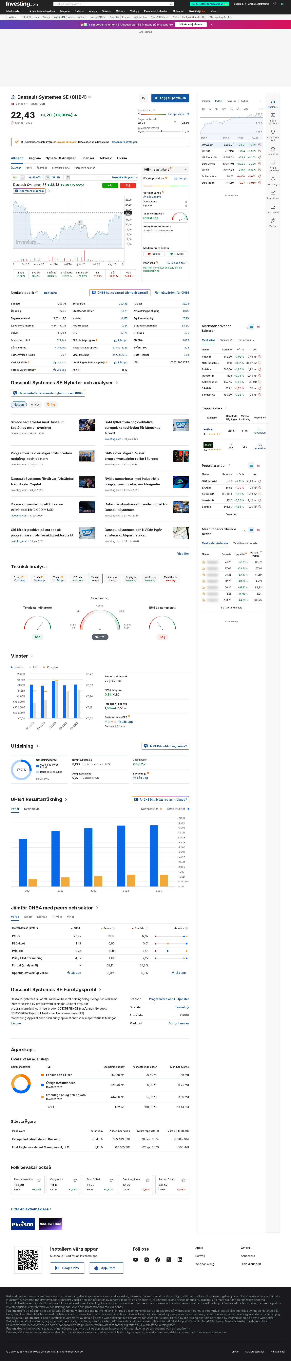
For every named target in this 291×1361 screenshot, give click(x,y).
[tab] (20, 578)
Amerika (114, 17)
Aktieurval (178, 11)
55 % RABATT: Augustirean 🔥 (209, 4)
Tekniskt (105, 158)
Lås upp (76, 972)
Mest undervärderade (215, 543)
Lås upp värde (176, 114)
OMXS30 (207, 144)
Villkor (235, 1351)
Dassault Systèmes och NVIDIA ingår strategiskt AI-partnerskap (133, 532)
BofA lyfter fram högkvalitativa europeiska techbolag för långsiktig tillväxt (132, 427)
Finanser (87, 158)
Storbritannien (179, 1023)
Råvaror (231, 101)
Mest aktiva (208, 339)
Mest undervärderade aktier (219, 531)
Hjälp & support (251, 1264)
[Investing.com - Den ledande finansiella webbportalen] (22, 4)
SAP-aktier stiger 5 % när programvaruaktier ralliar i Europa (131, 456)
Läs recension (260, 431)
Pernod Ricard (167, 1179)
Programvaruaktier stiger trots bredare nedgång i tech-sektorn (41, 456)
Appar (199, 1247)
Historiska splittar (84, 167)
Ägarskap (42, 167)
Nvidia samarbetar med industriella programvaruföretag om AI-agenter (133, 481)
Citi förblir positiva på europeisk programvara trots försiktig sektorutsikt (42, 532)
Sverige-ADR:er (98, 17)
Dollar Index (209, 176)
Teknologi (182, 1007)
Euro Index (208, 182)
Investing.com (113, 439)
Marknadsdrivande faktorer (216, 328)
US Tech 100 (209, 157)
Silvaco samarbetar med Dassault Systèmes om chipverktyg (37, 425)
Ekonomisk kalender (155, 11)
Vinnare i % (227, 339)
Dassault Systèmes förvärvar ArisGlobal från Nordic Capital (42, 481)
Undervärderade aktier (194, 17)
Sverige (46, 17)
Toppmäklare (212, 408)
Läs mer (16, 1023)
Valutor (206, 101)
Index (218, 101)
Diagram (34, 158)
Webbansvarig (204, 1264)
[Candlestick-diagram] (15, 177)
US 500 (206, 150)
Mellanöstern (140, 17)
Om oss (246, 1247)
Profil (29, 167)
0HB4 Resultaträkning (36, 799)
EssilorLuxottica (23, 1179)
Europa (126, 17)
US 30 (205, 169)
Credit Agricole (131, 1179)
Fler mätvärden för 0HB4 (171, 292)
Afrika (176, 17)
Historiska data (61, 167)
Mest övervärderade (245, 543)
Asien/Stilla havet (160, 17)
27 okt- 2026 (119, 347)
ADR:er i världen (77, 17)
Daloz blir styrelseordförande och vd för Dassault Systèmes (136, 507)
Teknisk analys (28, 566)
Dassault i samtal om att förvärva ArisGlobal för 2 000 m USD (37, 507)
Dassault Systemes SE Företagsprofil (53, 989)
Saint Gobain (94, 1179)
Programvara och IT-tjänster (169, 999)
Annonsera (248, 1256)
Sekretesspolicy (254, 1351)
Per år (15, 809)
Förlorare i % (246, 339)
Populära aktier (214, 465)
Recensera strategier (124, 141)
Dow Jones (208, 163)
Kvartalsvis (32, 809)
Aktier (12, 17)
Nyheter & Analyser (61, 158)
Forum (122, 158)
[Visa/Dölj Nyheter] (68, 177)
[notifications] (275, 4)
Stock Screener (31, 17)
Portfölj (200, 1256)
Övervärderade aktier (221, 17)
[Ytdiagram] (22, 177)
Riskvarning (277, 1351)
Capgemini (56, 1179)
